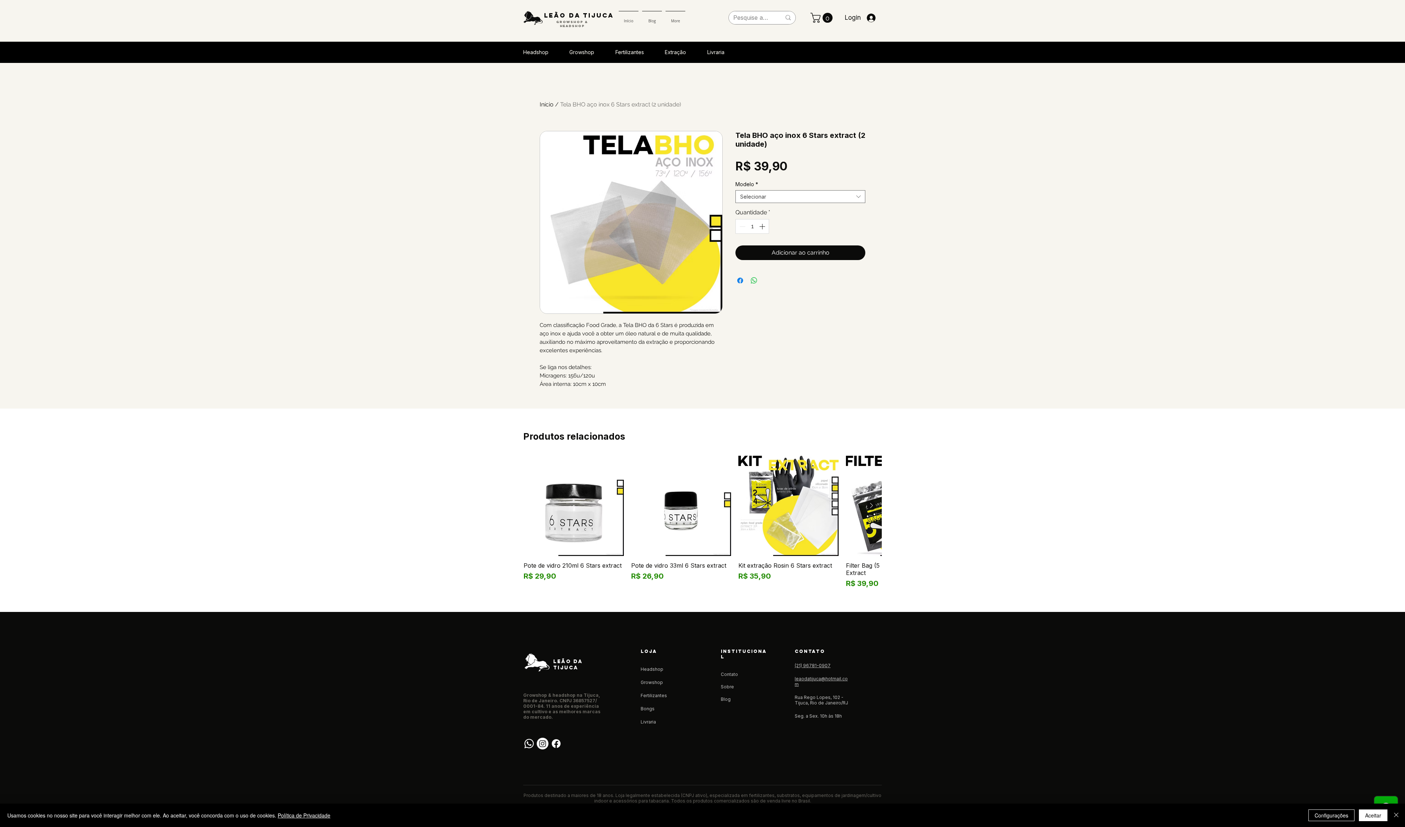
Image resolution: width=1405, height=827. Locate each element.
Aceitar (1373, 815)
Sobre (727, 686)
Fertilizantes (654, 695)
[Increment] (763, 226)
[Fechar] (1396, 815)
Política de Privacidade (304, 815)
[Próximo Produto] (871, 505)
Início (547, 104)
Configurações (1331, 815)
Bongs (648, 708)
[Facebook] (556, 743)
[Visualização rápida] (574, 506)
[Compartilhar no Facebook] (740, 280)
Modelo (746, 184)
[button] (822, 18)
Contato (729, 674)
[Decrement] (742, 226)
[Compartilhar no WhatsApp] (754, 280)
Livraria (648, 722)
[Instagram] (542, 743)
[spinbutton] (752, 226)
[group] (702, 522)
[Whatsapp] (529, 743)
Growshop (652, 682)
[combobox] (800, 196)
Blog (726, 699)
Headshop (652, 669)
